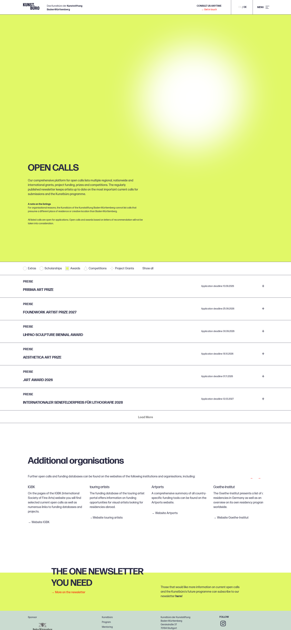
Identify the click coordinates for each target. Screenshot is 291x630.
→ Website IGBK (39, 522)
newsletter (48, 189)
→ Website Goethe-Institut (231, 517)
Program (106, 622)
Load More (145, 417)
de (245, 7)
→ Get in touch (209, 9)
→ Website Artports (165, 513)
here (178, 596)
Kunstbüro (107, 617)
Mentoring (107, 627)
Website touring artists (108, 517)
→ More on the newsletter (68, 592)
